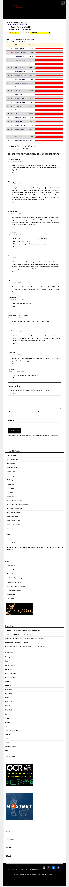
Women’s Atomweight (13, 525)
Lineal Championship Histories (16, 586)
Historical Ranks (10, 685)
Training (7, 738)
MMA (7, 697)
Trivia (7, 742)
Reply (13, 172)
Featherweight (11, 484)
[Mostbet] (19, 819)
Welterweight (11, 476)
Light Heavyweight (12, 467)
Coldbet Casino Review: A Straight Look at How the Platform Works (25, 638)
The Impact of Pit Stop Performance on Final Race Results (22, 630)
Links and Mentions (12, 594)
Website (11, 420)
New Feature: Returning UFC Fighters (16, 642)
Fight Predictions (10, 673)
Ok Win (8, 831)
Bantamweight (11, 488)
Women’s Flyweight (12, 516)
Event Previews (10, 665)
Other (7, 718)
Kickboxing (8, 693)
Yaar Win (43, 874)
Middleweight (11, 471)
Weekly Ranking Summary (14, 578)
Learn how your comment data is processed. (45, 435)
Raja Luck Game (10, 756)
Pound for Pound (12, 455)
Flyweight (10, 492)
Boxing (7, 657)
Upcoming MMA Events (14, 582)
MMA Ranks (9, 702)
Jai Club (16, 874)
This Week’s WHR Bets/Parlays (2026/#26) (18, 634)
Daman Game (10, 839)
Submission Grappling (11, 730)
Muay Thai (8, 710)
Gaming (7, 681)
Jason (11, 233)
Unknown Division (12, 529)
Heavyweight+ (11, 463)
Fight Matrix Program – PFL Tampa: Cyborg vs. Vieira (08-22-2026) (25, 646)
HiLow (10, 281)
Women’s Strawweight (13, 520)
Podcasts (8, 722)
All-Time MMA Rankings (14, 570)
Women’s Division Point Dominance (17, 504)
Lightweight (10, 480)
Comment (12, 393)
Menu (63, 2)
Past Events (10, 598)
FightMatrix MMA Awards (14, 590)
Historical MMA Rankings (14, 574)
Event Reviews (9, 669)
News (7, 714)
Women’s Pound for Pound (14, 500)
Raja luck (8, 856)
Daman (21, 874)
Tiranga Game (51, 874)
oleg (10, 330)
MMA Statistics (10, 706)
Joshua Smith (12, 159)
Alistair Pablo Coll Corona (16, 315)
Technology (8, 734)
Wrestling (8, 750)
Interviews (8, 689)
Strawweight (10, 496)
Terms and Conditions (35, 869)
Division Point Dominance (14, 459)
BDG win (8, 847)
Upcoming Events (10, 746)
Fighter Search (11, 565)
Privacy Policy (24, 869)
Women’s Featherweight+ (14, 508)
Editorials (8, 661)
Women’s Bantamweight (14, 512)
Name (10, 412)
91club (8, 534)
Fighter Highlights (10, 677)
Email (37, 412)
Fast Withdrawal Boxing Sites (32, 874)
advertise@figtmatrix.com (37, 340)
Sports (7, 726)
